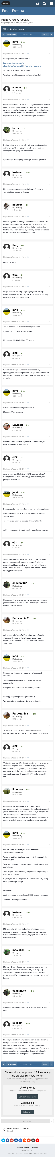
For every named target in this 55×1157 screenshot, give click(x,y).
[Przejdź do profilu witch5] (6, 89)
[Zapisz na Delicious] (20, 1140)
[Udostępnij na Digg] (16, 1140)
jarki (17, 22)
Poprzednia (11, 34)
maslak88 (18, 950)
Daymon (17, 425)
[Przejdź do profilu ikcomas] (6, 791)
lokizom (17, 172)
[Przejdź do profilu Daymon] (6, 426)
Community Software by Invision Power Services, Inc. (27, 1153)
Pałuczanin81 (21, 618)
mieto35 (17, 204)
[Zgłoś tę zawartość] (28, 53)
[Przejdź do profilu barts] (6, 130)
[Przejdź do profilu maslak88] (6, 951)
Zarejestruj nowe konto (27, 1097)
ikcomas (17, 789)
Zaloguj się (27, 1112)
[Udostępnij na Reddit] (24, 1140)
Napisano (14, 53)
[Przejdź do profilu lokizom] (6, 174)
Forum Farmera (13, 10)
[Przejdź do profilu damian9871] (6, 584)
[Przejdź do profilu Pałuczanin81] (6, 620)
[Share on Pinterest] (37, 1140)
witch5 (16, 87)
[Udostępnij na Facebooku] (7, 1140)
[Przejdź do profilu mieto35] (6, 206)
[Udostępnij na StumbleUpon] (29, 1140)
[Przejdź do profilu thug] (6, 247)
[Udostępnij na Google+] (12, 1140)
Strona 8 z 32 (27, 35)
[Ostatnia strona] (51, 34)
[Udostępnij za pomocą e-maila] (33, 1140)
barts (15, 128)
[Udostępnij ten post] (49, 53)
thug (15, 245)
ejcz (14, 274)
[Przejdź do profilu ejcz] (6, 276)
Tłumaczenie (22, 1147)
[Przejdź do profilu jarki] (6, 43)
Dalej (45, 34)
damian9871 (20, 583)
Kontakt (35, 1147)
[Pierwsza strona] (3, 34)
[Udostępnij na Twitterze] (3, 1140)
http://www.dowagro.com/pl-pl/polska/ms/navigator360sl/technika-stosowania (22, 64)
